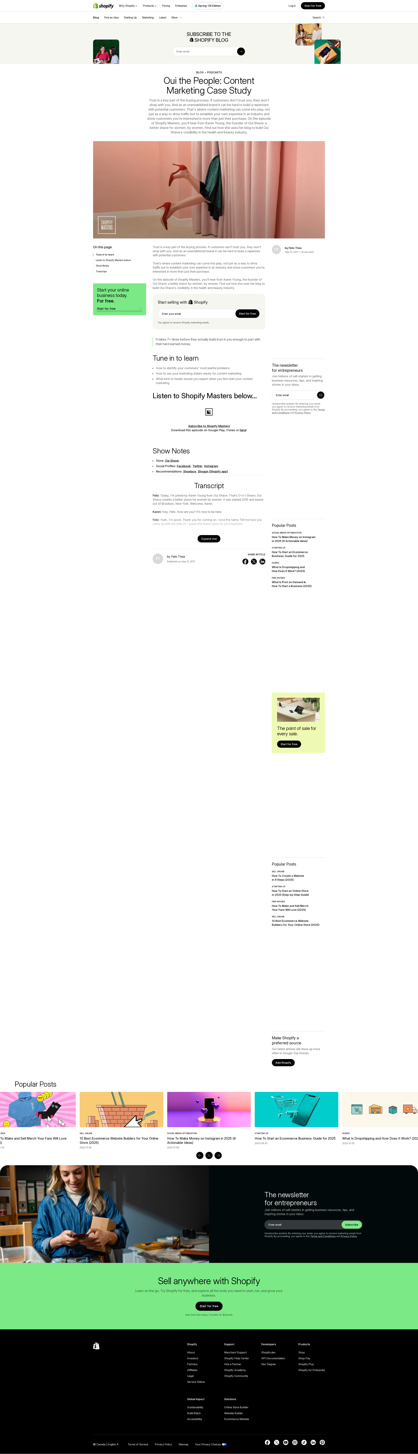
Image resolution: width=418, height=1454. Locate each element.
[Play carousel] (209, 1155)
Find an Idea (111, 17)
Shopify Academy (235, 1370)
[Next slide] (218, 1155)
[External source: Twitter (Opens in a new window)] (276, 1442)
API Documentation (273, 1358)
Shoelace (189, 471)
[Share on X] (254, 561)
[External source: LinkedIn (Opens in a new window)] (313, 1442)
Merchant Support (235, 1352)
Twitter (197, 466)
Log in (292, 5)
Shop (301, 1352)
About (191, 1352)
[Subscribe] (241, 51)
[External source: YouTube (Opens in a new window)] (285, 1442)
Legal (190, 1376)
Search (317, 17)
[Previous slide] (199, 1155)
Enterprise (181, 5)
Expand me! (209, 538)
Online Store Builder (236, 1407)
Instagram (211, 466)
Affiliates (192, 1370)
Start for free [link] (247, 313)
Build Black (194, 1413)
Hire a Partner (232, 1364)
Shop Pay (304, 1358)
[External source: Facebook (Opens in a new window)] (267, 1442)
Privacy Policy (303, 412)
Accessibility (194, 1419)
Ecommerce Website (236, 1419)
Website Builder (233, 1413)
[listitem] (209, 1118)
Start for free (313, 5)
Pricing (166, 5)
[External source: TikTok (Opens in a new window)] (304, 1442)
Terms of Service (138, 1444)
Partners (192, 1364)
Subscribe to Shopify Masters (209, 426)
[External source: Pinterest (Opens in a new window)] (322, 1442)
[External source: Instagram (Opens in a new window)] (294, 1442)
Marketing (148, 17)
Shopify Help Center (236, 1358)
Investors (192, 1358)
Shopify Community (236, 1376)
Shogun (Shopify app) (213, 471)
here (243, 430)
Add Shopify (283, 1062)
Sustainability (195, 1407)
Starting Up (130, 17)
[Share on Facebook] (245, 561)
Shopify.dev (268, 1352)
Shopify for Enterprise (311, 1370)
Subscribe (351, 1224)
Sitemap (183, 1444)
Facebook (184, 466)
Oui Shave (172, 460)
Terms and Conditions (323, 1236)
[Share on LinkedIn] (262, 561)
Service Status (196, 1381)
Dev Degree (268, 1364)
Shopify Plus (306, 1364)
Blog (96, 17)
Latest (162, 17)
